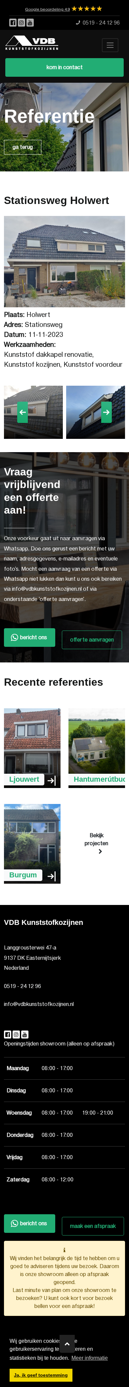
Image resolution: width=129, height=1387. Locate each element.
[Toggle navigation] (110, 45)
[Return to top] (67, 1344)
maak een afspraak (93, 1226)
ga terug (23, 147)
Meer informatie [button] (89, 1358)
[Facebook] (13, 23)
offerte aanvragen (92, 640)
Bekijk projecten (96, 839)
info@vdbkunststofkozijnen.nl (39, 1004)
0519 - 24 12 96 (22, 986)
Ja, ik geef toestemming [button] (41, 1375)
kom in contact (65, 67)
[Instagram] (22, 23)
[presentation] (22, 412)
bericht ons (33, 637)
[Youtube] (30, 23)
